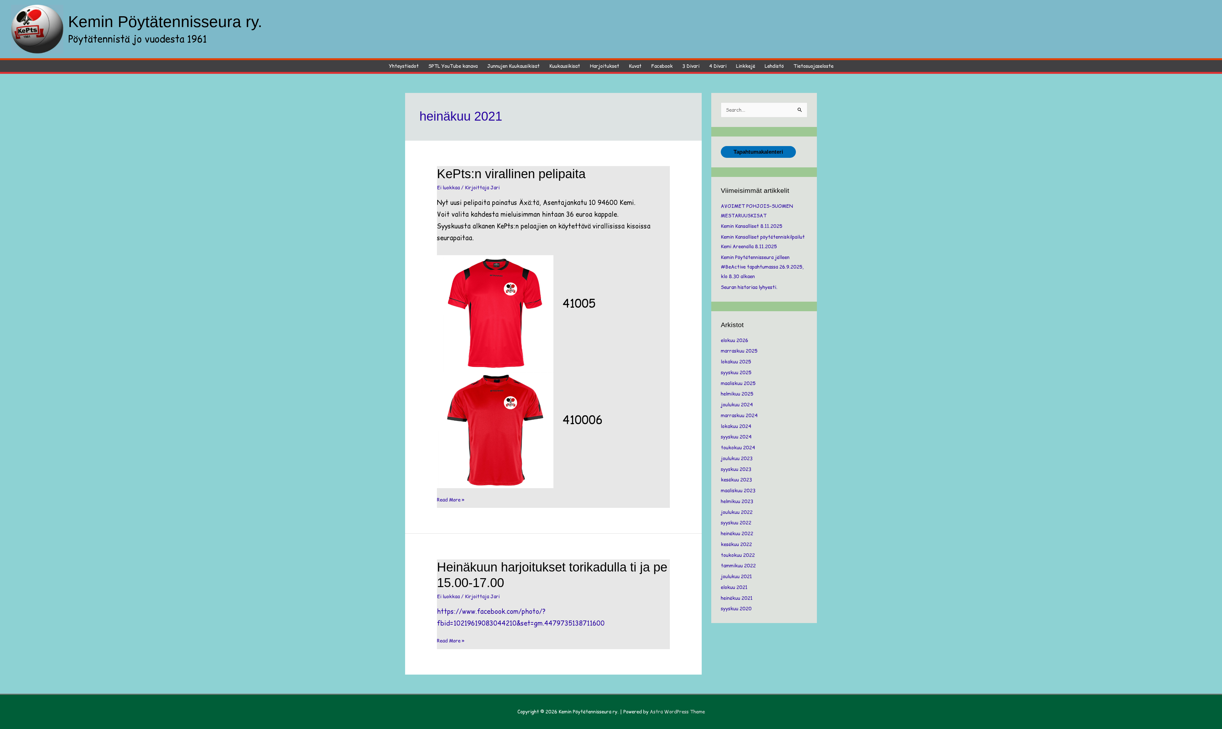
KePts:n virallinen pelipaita (511, 174)
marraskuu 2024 (739, 415)
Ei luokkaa (448, 187)
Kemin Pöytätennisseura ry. (165, 22)
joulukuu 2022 (737, 512)
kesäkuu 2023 (736, 479)
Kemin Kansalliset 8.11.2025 (751, 226)
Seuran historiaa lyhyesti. (749, 287)
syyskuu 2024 (736, 436)
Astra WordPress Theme (677, 711)
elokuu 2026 (734, 340)
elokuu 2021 (734, 587)
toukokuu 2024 (738, 447)
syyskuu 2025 (736, 372)
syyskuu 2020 (736, 608)
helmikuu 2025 (737, 393)
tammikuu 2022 (738, 565)
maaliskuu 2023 (738, 490)
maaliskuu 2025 (738, 383)
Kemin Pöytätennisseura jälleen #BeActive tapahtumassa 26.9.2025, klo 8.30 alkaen (762, 267)
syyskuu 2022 (736, 522)
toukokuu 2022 (738, 555)
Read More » (451, 500)
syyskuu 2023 (736, 469)
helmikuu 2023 (737, 501)
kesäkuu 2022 (736, 544)
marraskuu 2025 (739, 350)
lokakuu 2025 (736, 361)
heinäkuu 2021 (737, 598)
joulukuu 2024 (737, 404)
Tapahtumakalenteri (758, 152)
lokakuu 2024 (736, 426)
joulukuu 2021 (736, 576)
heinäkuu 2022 (737, 533)
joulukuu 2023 (737, 458)
